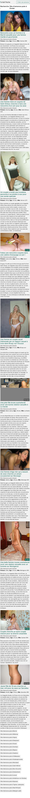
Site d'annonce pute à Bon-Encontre (10, 769)
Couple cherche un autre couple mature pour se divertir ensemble (13, 633)
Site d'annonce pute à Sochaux (9, 747)
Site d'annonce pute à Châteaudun (10, 756)
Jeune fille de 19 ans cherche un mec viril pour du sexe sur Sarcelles (14, 687)
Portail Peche (5, 2)
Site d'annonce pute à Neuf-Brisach (10, 787)
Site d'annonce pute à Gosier (8, 743)
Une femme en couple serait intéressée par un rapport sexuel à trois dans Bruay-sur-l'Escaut (14, 341)
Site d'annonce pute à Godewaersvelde (11, 759)
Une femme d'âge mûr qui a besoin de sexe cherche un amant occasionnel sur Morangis (14, 474)
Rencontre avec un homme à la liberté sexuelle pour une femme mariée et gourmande (13, 35)
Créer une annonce (23, 2)
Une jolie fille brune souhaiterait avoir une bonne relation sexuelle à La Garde (14, 405)
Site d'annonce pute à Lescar (8, 775)
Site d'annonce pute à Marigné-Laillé (10, 791)
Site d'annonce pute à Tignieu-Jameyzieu (12, 784)
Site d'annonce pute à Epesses (9, 781)
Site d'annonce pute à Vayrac (8, 737)
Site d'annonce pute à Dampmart (9, 740)
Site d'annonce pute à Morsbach (9, 762)
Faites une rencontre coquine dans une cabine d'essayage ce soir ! (14, 254)
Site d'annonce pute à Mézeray (9, 734)
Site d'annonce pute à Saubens (9, 753)
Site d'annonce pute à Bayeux (8, 750)
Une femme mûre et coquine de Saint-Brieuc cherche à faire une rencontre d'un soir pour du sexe (13, 104)
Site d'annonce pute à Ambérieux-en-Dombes (13, 778)
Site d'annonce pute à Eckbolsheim (10, 772)
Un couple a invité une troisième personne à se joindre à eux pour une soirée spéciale (13, 194)
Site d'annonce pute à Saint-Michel (10, 765)
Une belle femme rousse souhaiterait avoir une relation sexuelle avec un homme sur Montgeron (15, 564)
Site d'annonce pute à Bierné (8, 731)
